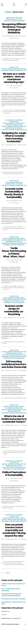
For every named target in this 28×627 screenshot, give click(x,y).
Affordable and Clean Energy (14, 120)
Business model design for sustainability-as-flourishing (14, 310)
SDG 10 (17, 58)
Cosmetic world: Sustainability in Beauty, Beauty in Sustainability (14, 193)
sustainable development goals (16, 564)
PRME (4, 508)
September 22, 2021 (17, 200)
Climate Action (10, 17)
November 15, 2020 (12, 539)
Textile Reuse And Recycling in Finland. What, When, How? (14, 252)
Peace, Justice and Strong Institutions (14, 354)
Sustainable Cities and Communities (14, 20)
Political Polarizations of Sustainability (14, 473)
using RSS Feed (5, 611)
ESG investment (19, 172)
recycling (15, 110)
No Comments (14, 38)
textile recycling (20, 287)
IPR (22, 451)
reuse (4, 111)
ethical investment (16, 561)
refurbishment (21, 110)
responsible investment (16, 173)
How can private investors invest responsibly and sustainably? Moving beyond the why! (14, 530)
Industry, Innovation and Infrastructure (14, 68)
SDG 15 (6, 60)
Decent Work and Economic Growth (14, 123)
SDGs (20, 19)
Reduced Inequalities (12, 19)
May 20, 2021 (13, 317)
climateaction (6, 286)
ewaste (11, 110)
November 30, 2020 (12, 425)
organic (23, 228)
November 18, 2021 (17, 85)
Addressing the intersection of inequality (13, 598)
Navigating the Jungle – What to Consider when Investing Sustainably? (14, 137)
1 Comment (22, 317)
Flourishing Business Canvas (10, 341)
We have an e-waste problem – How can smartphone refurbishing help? (14, 78)
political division (21, 506)
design (5, 451)
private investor (7, 173)
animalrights (6, 226)
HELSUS (14, 506)
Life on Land (18, 17)
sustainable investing (21, 398)
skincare (5, 230)
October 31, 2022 (21, 36)
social (14, 398)
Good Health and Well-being (14, 124)
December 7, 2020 (12, 370)
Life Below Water (10, 183)
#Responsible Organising (9, 58)
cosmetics (20, 226)
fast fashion (18, 451)
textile (14, 287)
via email (3, 614)
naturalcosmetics (17, 228)
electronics (6, 110)
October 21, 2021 (12, 144)
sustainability (15, 60)
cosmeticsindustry (7, 228)
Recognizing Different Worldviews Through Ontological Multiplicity (14, 28)
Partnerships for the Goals (14, 128)
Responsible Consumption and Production (14, 70)
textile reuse (6, 289)
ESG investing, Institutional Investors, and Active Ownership (14, 364)
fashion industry (11, 451)
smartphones (9, 111)
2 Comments (23, 425)
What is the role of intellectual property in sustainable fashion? (14, 419)
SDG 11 (21, 58)
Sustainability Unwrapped (12, 624)
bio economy (6, 506)
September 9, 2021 (17, 260)
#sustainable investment (9, 172)
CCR (11, 506)
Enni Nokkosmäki (10, 36)
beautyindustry (13, 226)
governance (6, 398)
